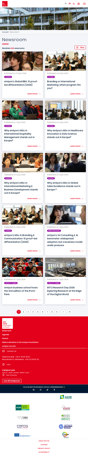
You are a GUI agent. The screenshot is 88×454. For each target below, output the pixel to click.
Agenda (5, 334)
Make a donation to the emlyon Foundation (20, 342)
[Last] (70, 312)
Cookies (44, 445)
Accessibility (44, 452)
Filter (82, 47)
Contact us (11, 351)
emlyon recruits (9, 346)
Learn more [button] (32, 94)
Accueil (5, 32)
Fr (66, 3)
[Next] (63, 312)
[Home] (5, 3)
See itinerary (11, 375)
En (70, 3)
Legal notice (44, 441)
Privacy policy (44, 448)
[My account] (78, 4)
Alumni (5, 338)
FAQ (8, 364)
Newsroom (6, 331)
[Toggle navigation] (84, 4)
